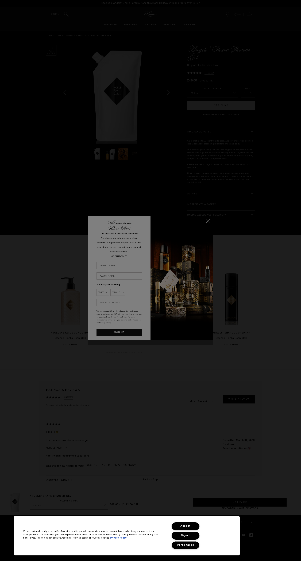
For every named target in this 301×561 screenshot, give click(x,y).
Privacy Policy (118, 538)
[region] (127, 535)
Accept (185, 526)
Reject (185, 535)
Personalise (185, 545)
